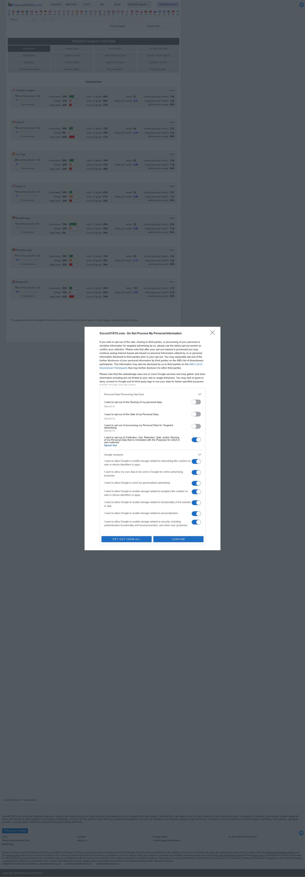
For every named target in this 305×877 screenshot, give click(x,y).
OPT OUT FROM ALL (126, 539)
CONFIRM (178, 539)
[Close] (213, 333)
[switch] (196, 402)
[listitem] (152, 394)
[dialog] (152, 438)
